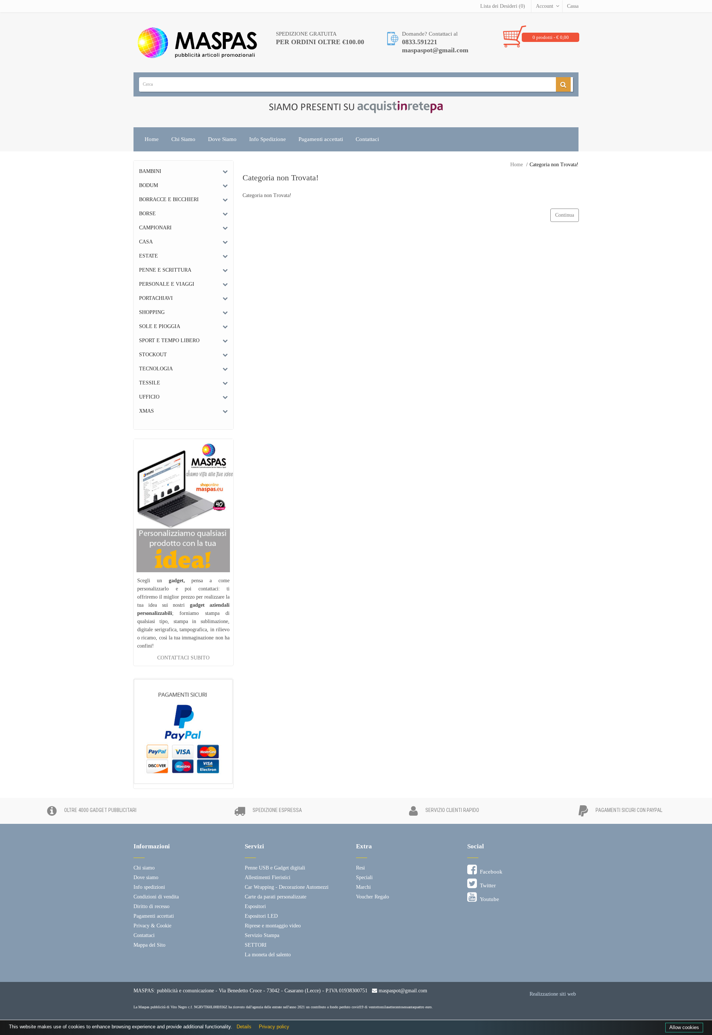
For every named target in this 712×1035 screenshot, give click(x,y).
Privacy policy (274, 1026)
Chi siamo (144, 868)
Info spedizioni (149, 887)
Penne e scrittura (165, 270)
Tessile (149, 383)
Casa (146, 242)
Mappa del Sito (149, 945)
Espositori (255, 906)
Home (152, 139)
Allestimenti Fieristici (267, 877)
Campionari (155, 227)
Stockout (153, 354)
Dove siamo (146, 877)
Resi (360, 868)
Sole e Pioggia (159, 326)
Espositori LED (261, 916)
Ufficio (149, 397)
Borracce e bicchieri (169, 199)
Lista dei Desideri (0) (502, 6)
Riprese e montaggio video (273, 925)
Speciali (364, 877)
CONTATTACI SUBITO (183, 658)
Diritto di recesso (151, 906)
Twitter (486, 885)
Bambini (150, 171)
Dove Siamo (222, 139)
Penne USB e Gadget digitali (275, 868)
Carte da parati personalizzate (275, 897)
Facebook (489, 872)
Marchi (363, 887)
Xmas (146, 411)
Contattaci (367, 139)
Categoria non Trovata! (554, 164)
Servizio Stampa (262, 935)
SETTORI (256, 945)
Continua (564, 215)
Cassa (572, 6)
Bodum (148, 185)
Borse (147, 213)
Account (544, 6)
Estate (148, 256)
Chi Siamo (183, 139)
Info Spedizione (267, 139)
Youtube (488, 899)
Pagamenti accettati (321, 139)
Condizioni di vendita (156, 897)
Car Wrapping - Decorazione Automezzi (287, 887)
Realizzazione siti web (553, 994)
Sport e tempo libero (169, 340)
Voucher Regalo (372, 897)
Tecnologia (156, 368)
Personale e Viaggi (166, 284)
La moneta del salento (268, 954)
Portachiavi (156, 298)
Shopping (152, 312)
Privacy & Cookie (152, 925)
